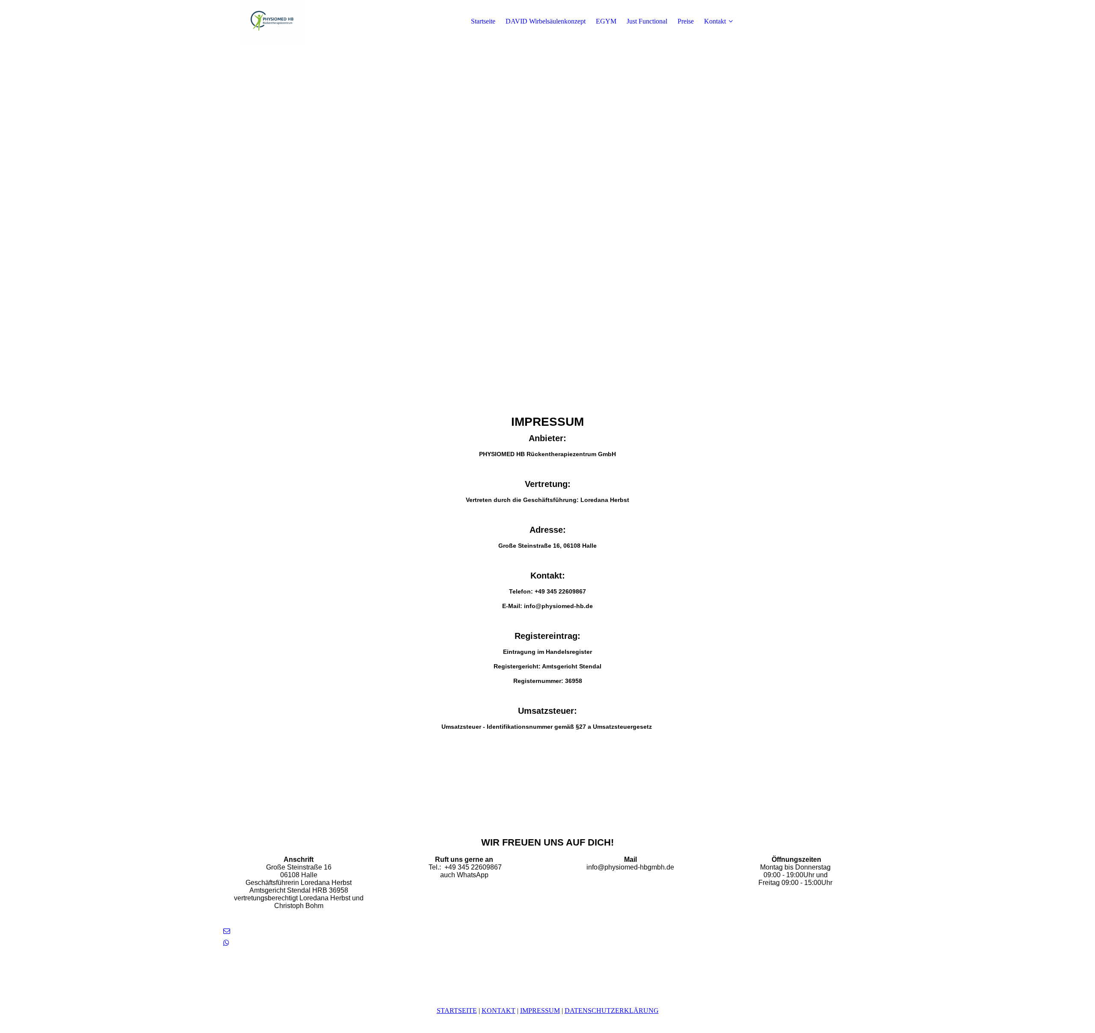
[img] (272, 21)
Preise (686, 21)
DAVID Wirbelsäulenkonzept (546, 21)
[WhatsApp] (226, 943)
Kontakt (715, 21)
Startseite (483, 21)
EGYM (606, 21)
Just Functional (647, 21)
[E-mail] (226, 931)
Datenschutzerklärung (612, 1010)
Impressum (540, 1010)
